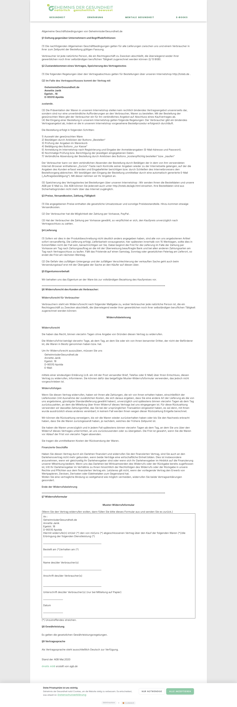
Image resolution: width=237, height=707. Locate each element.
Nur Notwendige (152, 691)
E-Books (182, 17)
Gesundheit (57, 17)
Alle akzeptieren (180, 691)
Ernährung (95, 17)
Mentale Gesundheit (139, 17)
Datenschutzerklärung (72, 694)
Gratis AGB (48, 666)
